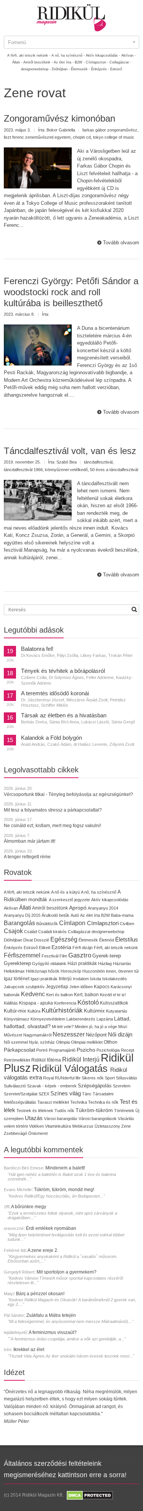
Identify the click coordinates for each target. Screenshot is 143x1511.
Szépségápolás (95, 1086)
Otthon (110, 1042)
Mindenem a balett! (65, 1168)
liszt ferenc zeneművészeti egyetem (37, 137)
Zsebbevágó (15, 1133)
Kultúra (33, 1011)
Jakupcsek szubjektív (24, 986)
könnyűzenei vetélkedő (66, 469)
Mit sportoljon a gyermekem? (66, 1272)
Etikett (44, 947)
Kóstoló (88, 1002)
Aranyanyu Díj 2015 (22, 915)
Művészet (13, 1035)
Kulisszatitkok (114, 1002)
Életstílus (126, 940)
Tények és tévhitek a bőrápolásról (63, 671)
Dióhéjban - (61, 69)
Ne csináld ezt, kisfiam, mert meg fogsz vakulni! (52, 825)
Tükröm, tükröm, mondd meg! (64, 1189)
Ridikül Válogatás (71, 1068)
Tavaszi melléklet (53, 1102)
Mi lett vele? (63, 1026)
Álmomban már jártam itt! (29, 841)
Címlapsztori (103, 923)
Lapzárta (104, 1019)
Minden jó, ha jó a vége (96, 1026)
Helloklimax (14, 971)
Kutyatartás (116, 1011)
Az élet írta (90, 915)
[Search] (134, 609)
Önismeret (38, 1133)
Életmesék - (80, 69)
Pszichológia (108, 1050)
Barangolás (19, 923)
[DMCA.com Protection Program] (89, 1495)
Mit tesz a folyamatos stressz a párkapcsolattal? (53, 810)
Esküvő (116, 69)
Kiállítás (11, 1003)
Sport (110, 1078)
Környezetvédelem (48, 1019)
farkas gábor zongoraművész (109, 130)
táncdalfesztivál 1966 (23, 469)
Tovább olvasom (121, 242)
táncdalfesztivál (98, 462)
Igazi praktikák (44, 978)
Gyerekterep (17, 963)
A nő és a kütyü (65, 892)
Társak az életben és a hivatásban (63, 715)
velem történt (16, 1126)
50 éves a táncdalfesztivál (114, 469)
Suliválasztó (15, 1086)
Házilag (105, 963)
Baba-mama (122, 915)
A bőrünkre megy (28, 1206)
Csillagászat (79, 931)
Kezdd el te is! (113, 994)
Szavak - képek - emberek (52, 1086)
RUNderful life (67, 1078)
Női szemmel (16, 1042)
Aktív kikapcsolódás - (103, 55)
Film (63, 956)
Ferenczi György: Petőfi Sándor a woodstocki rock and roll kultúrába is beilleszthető (71, 292)
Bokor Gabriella (61, 130)
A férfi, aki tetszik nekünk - (28, 55)
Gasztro (79, 955)
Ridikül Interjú (81, 1059)
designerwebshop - (36, 69)
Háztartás (122, 963)
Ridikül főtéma (46, 1060)
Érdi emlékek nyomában (51, 1228)
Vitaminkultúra (58, 1126)
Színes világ (65, 1093)
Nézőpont (96, 1035)
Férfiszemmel (22, 955)
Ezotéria (61, 947)
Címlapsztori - (97, 62)
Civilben (127, 923)
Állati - (17, 62)
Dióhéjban (13, 940)
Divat (28, 940)
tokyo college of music (113, 137)
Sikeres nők (93, 1078)
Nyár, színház (42, 1042)
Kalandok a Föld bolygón (51, 738)
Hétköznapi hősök (42, 971)
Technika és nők (103, 1102)
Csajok (13, 931)
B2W (105, 915)
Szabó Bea (66, 462)
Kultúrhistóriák (62, 1010)
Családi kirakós (52, 931)
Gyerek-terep (106, 956)
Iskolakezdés (114, 978)
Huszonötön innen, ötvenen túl (110, 971)
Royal (48, 1078)
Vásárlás (126, 1118)
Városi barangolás (60, 1118)
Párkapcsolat (19, 1050)
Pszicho (86, 1050)
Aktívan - (128, 55)
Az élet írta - (64, 62)
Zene (126, 1126)
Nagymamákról (37, 1035)
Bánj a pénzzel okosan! (40, 1293)
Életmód (106, 940)
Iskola (95, 978)
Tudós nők (64, 1110)
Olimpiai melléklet (87, 1042)
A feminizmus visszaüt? (53, 1332)
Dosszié (41, 940)
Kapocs (102, 986)
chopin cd (82, 137)
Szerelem (121, 1086)
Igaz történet (16, 978)
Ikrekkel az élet (28, 1349)
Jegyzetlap (57, 986)
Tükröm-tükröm (94, 1110)
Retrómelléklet (17, 1060)
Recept (127, 1050)
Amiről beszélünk (50, 908)
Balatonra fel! (37, 649)
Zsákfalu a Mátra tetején (51, 1315)
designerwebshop (108, 931)
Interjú (65, 978)
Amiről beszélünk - (38, 62)
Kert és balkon (59, 994)
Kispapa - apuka (36, 1002)
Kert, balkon (86, 994)
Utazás (34, 1118)
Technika (78, 1102)
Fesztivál (50, 956)
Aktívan (11, 908)
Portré (42, 1050)
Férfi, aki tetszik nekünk (116, 947)
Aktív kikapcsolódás (110, 899)
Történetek (124, 1110)
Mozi (122, 1026)
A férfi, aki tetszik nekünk (27, 892)
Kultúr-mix (15, 1011)
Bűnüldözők (47, 923)
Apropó (78, 908)
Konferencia (65, 1003)
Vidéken (36, 1126)
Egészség (63, 939)
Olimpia (63, 1042)
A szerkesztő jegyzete (69, 899)
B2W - (80, 62)
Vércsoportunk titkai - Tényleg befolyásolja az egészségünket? (68, 794)
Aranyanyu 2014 (103, 908)
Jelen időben (81, 986)
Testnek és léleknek (34, 1110)
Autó (75, 915)
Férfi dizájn (82, 947)
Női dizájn (120, 1034)
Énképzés (13, 947)
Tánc (87, 1094)
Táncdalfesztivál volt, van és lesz (70, 451)
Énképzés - (100, 69)
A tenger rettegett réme (27, 856)
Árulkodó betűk (55, 915)
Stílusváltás (126, 1078)
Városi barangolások (98, 1118)
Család (30, 931)
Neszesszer (69, 1034)
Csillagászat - (120, 62)
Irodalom (81, 978)
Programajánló (62, 1050)
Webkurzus (82, 1126)
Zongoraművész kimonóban (59, 118)
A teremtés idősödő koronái (55, 693)
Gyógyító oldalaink (49, 963)
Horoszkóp (71, 971)
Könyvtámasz (16, 1019)
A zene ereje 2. (42, 1250)
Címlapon (73, 922)
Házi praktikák (82, 963)
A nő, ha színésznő (98, 892)
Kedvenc (33, 994)
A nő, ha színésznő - (68, 55)
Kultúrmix (94, 1011)
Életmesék (88, 940)
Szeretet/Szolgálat (20, 1094)
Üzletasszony (107, 1126)
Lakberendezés (80, 1019)
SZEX (44, 1094)
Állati (25, 907)
